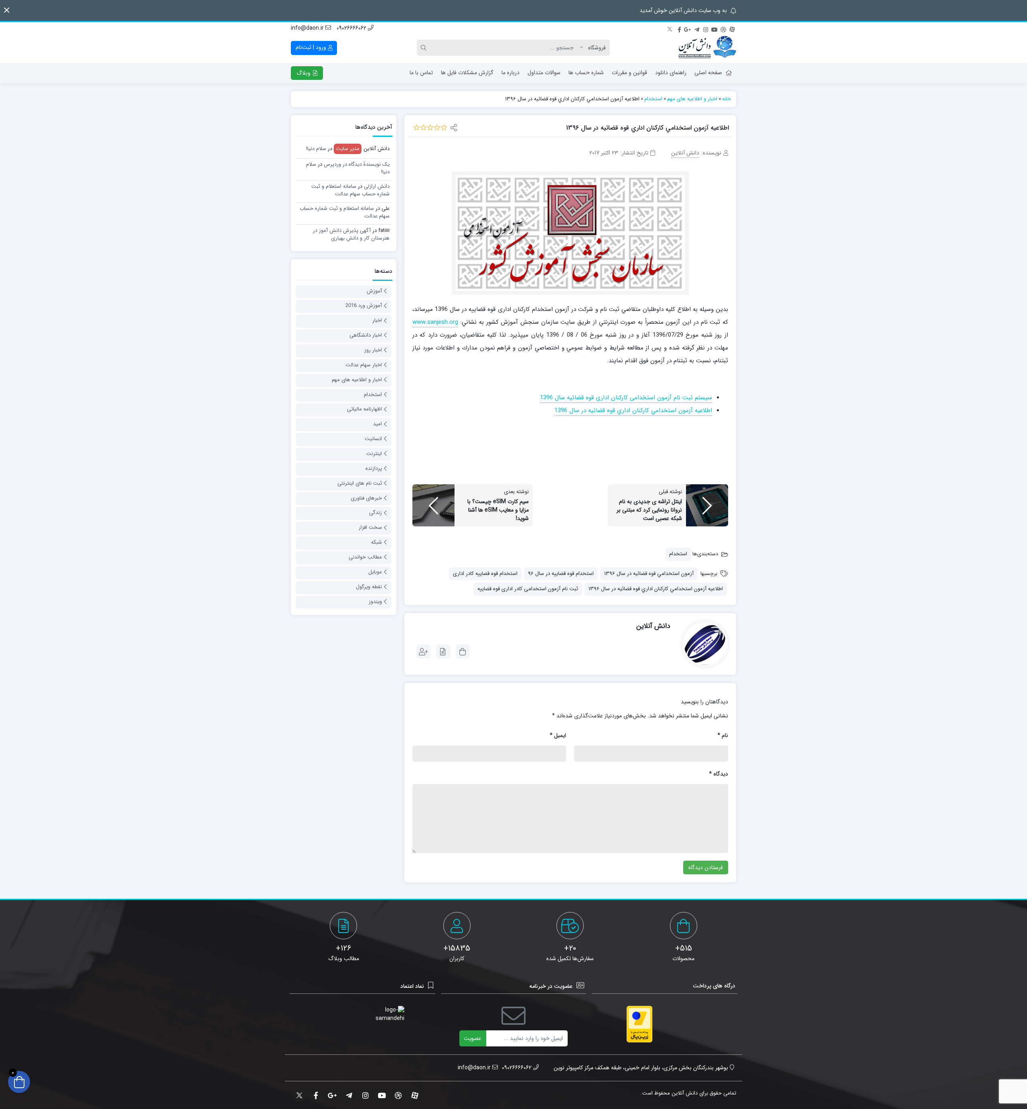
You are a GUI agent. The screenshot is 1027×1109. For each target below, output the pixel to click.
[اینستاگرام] (705, 28)
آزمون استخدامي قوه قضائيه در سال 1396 (649, 573)
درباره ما (510, 72)
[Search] (425, 48)
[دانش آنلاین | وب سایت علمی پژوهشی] (707, 48)
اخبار (377, 320)
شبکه (376, 542)
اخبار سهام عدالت (363, 365)
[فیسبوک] (679, 28)
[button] (6, 10)
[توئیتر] (670, 28)
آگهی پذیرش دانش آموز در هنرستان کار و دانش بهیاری (351, 234)
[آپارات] (732, 28)
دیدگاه (718, 774)
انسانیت (373, 439)
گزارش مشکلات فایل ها (467, 72)
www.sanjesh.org (435, 322)
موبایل (375, 572)
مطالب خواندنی (365, 557)
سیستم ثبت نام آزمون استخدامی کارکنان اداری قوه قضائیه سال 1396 (626, 397)
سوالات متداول (544, 72)
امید (377, 424)
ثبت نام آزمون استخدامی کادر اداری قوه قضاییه (527, 589)
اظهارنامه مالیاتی (364, 409)
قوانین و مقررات (629, 72)
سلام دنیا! (316, 148)
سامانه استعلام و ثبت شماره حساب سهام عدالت (350, 190)
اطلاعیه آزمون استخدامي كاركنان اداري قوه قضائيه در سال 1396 (633, 410)
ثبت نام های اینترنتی (359, 483)
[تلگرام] (697, 28)
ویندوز (375, 601)
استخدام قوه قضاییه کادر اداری (485, 573)
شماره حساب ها (586, 72)
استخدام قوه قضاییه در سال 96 (561, 573)
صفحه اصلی (708, 72)
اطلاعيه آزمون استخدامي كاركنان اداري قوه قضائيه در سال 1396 (656, 589)
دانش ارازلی (377, 186)
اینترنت (374, 453)
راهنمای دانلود (670, 72)
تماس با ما (421, 72)
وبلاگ (304, 73)
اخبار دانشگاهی (365, 335)
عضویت (472, 1038)
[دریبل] (723, 28)
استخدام (678, 554)
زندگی (375, 512)
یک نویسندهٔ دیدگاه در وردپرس (357, 164)
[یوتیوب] (714, 28)
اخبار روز (373, 350)
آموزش (374, 291)
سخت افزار (370, 527)
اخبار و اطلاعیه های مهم (357, 380)
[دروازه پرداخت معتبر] (639, 1024)
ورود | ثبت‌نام (312, 47)
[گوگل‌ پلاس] (688, 28)
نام (722, 735)
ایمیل (558, 735)
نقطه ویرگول (369, 587)
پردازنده (373, 468)
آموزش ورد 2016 (363, 305)
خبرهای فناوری (366, 498)
